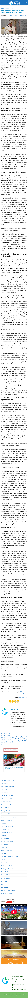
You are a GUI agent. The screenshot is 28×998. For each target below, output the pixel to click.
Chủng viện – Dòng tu (7, 795)
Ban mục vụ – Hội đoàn (7, 786)
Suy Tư (3, 859)
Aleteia (25, 694)
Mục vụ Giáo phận (6, 838)
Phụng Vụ (4, 847)
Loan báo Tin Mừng (6, 832)
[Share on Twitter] (15, 701)
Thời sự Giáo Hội (6, 875)
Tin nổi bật (11, 8)
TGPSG (20, 692)
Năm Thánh (4, 844)
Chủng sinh (4, 792)
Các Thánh (4, 789)
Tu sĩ (2, 884)
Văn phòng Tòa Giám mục (8, 890)
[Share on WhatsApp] (10, 701)
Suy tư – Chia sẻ (5, 862)
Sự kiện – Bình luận (6, 850)
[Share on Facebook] (13, 701)
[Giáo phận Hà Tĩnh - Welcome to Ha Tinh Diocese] (14, 2)
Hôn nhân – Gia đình (7, 826)
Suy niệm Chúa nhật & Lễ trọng (9, 856)
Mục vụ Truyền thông (7, 841)
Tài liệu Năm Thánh (6, 866)
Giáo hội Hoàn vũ (6, 805)
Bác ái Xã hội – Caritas (7, 780)
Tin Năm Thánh (5, 878)
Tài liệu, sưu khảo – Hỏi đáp (9, 869)
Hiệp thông (4, 823)
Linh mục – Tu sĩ (5, 829)
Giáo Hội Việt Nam (6, 808)
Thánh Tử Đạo (5, 872)
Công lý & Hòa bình (5, 8)
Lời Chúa (3, 835)
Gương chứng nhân (6, 820)
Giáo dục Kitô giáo (6, 801)
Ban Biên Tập (23, 15)
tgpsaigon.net (23, 697)
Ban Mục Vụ (4, 783)
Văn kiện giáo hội (6, 887)
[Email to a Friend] (18, 701)
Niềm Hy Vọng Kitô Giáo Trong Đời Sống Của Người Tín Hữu (21, 739)
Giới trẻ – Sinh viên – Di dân (9, 817)
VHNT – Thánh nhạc (7, 893)
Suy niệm (3, 853)
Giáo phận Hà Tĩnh (6, 814)
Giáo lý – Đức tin (5, 811)
